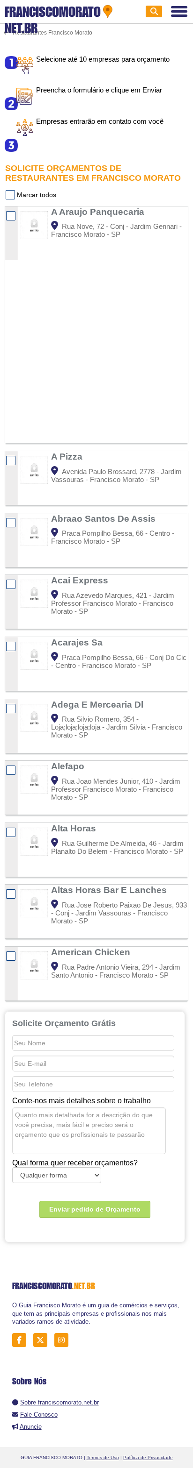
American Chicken (92, 952)
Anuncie (31, 1426)
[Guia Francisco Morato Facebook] (21, 1340)
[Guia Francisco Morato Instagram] (64, 1340)
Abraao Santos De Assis (104, 518)
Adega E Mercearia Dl (98, 704)
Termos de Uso (103, 1457)
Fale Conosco (39, 1414)
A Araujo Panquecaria (99, 211)
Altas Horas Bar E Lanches (110, 890)
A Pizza (68, 456)
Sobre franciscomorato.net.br (59, 1402)
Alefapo (69, 766)
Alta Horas (74, 828)
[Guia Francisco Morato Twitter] (42, 1340)
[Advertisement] (96, 342)
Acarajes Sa (78, 642)
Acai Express (81, 580)
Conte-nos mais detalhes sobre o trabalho (81, 1101)
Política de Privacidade (148, 1457)
